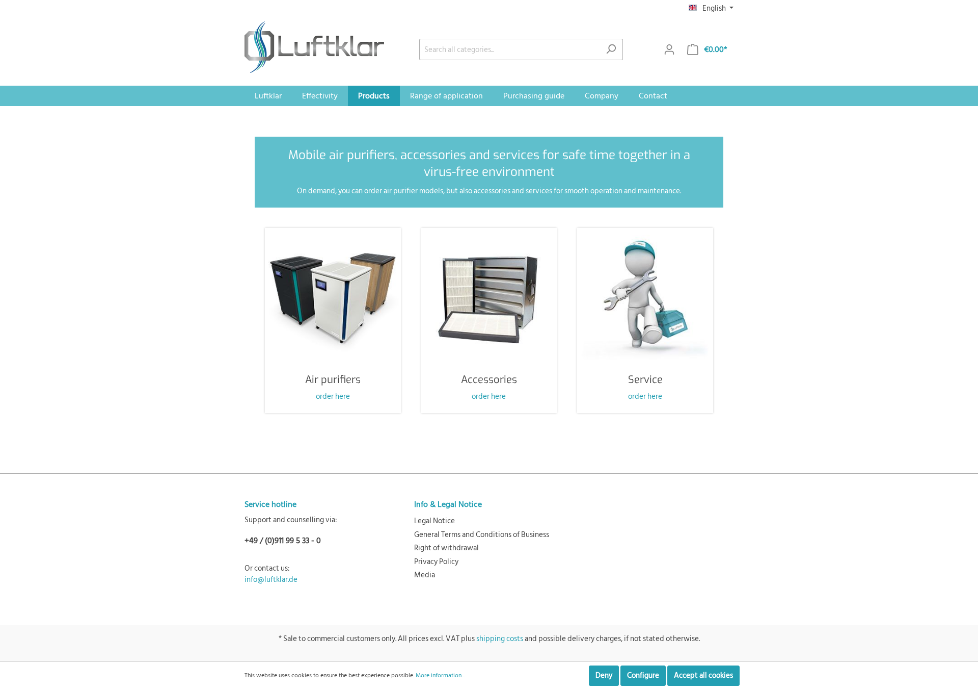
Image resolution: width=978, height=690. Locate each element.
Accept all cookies (703, 675)
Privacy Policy (436, 561)
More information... (440, 675)
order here (333, 396)
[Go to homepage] (314, 47)
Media (424, 575)
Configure (643, 675)
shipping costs (499, 638)
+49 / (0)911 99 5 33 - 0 (282, 540)
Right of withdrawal (446, 548)
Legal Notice (434, 521)
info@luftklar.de (270, 579)
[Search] (611, 50)
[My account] (669, 50)
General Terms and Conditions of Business (481, 534)
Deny (603, 675)
